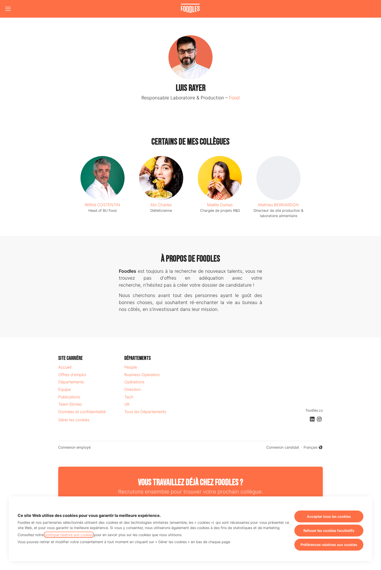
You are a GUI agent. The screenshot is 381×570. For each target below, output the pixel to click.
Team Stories (70, 404)
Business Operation (142, 374)
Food (234, 97)
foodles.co (314, 410)
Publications (69, 397)
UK (127, 404)
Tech (128, 397)
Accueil (64, 367)
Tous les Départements (145, 411)
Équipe (64, 389)
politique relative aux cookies (69, 535)
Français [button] (313, 447)
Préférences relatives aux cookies (329, 544)
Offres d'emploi (72, 374)
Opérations (134, 382)
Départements (71, 382)
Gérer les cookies (74, 420)
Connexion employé (74, 447)
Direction (132, 389)
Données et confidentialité (82, 411)
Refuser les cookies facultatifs (328, 530)
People (130, 367)
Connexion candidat (282, 447)
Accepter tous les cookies (329, 516)
